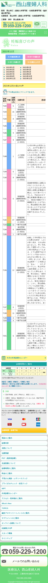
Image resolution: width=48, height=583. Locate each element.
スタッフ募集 (7, 533)
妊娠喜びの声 (7, 528)
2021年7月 (10, 74)
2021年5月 (10, 72)
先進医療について (9, 463)
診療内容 (5, 443)
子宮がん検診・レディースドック (15, 478)
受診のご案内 (7, 438)
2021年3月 (10, 70)
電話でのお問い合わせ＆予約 (14, 23)
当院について (7, 448)
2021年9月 (10, 76)
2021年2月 (27, 67)
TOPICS (5, 508)
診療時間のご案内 (9, 468)
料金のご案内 (7, 473)
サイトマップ (7, 538)
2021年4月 (27, 70)
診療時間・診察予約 (10, 430)
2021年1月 (10, 67)
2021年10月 (27, 76)
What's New (6, 503)
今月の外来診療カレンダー (17, 358)
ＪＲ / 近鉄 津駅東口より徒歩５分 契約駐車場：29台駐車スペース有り (22, 32)
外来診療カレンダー (9, 493)
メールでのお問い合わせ (25, 561)
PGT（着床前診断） (9, 458)
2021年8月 (27, 74)
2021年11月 (11, 78)
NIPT (4, 488)
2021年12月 (27, 78)
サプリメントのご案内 (10, 518)
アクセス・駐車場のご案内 (12, 498)
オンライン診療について (11, 523)
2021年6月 (27, 72)
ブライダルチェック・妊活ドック (15, 483)
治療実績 (5, 453)
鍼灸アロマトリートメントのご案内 (15, 513)
